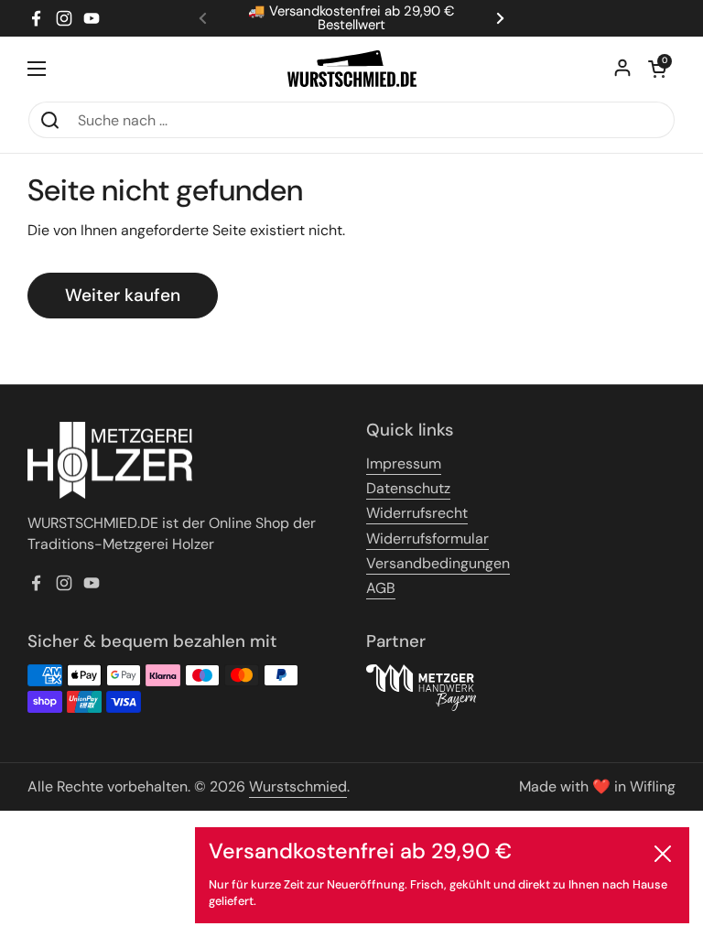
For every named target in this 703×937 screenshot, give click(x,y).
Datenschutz (408, 488)
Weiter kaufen (122, 295)
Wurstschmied (298, 786)
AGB (380, 588)
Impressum (403, 463)
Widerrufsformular (427, 538)
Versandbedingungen (438, 563)
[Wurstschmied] (351, 68)
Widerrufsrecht (417, 512)
